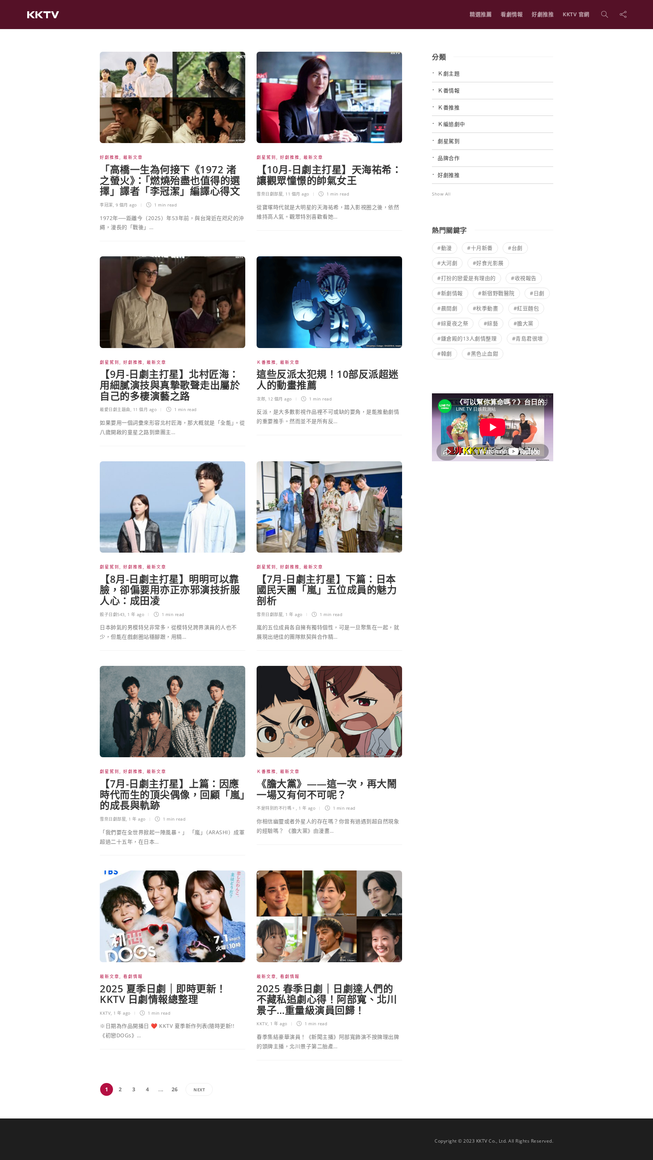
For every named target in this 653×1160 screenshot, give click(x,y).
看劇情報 (512, 14)
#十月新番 (480, 247)
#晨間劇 (447, 308)
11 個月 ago (297, 194)
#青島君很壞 (527, 338)
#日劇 (537, 293)
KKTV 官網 (576, 14)
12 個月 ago (280, 399)
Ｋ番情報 (449, 90)
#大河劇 (447, 263)
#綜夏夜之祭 (452, 323)
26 (175, 1089)
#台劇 (515, 247)
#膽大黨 (524, 323)
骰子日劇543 (112, 614)
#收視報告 (524, 278)
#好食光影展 (488, 263)
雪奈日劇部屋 (270, 194)
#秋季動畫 (485, 308)
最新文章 (133, 157)
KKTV (105, 1013)
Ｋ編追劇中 (451, 124)
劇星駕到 (266, 157)
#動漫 (444, 247)
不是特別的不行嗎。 (276, 808)
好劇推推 (543, 14)
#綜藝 (491, 323)
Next (199, 1089)
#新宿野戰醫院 (496, 293)
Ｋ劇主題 (449, 73)
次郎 (261, 399)
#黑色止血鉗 (482, 353)
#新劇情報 (450, 293)
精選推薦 (481, 14)
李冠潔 (106, 205)
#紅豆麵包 (526, 308)
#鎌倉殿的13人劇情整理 (467, 338)
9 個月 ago (126, 205)
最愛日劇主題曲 (115, 409)
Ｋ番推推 (266, 362)
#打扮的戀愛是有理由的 (466, 278)
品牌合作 (449, 158)
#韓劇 (444, 353)
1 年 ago (136, 614)
